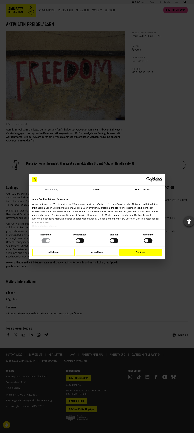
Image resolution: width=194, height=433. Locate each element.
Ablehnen (53, 252)
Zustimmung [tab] (51, 189)
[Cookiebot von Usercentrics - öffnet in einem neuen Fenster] (148, 179)
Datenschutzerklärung (44, 226)
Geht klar (141, 252)
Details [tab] (97, 189)
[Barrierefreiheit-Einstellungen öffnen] (189, 221)
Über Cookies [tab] (142, 189)
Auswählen (97, 252)
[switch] (80, 240)
